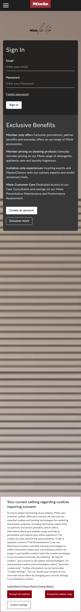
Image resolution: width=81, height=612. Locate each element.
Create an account (21, 210)
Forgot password (17, 94)
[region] (40, 554)
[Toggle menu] (6, 5)
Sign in (13, 105)
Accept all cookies (19, 594)
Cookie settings (19, 605)
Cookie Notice (46, 586)
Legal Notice (14, 586)
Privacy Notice (29, 586)
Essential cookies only (59, 594)
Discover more (19, 221)
